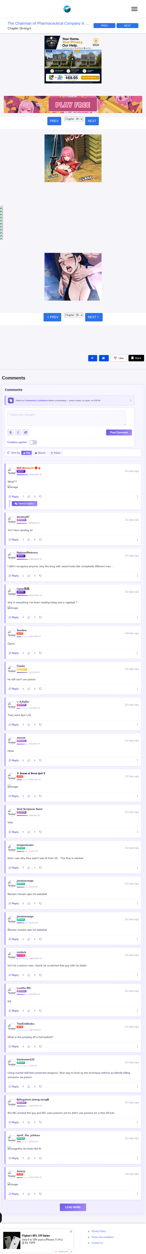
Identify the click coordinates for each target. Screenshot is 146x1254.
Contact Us (97, 1243)
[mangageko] (71, 9)
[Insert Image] (25, 399)
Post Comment (119, 398)
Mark (137, 324)
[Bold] (10, 399)
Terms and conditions (103, 1237)
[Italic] (18, 399)
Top (28, 419)
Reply (15, 463)
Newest (41, 419)
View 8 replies (26, 470)
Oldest (57, 419)
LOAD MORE (73, 1173)
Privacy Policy (99, 1231)
